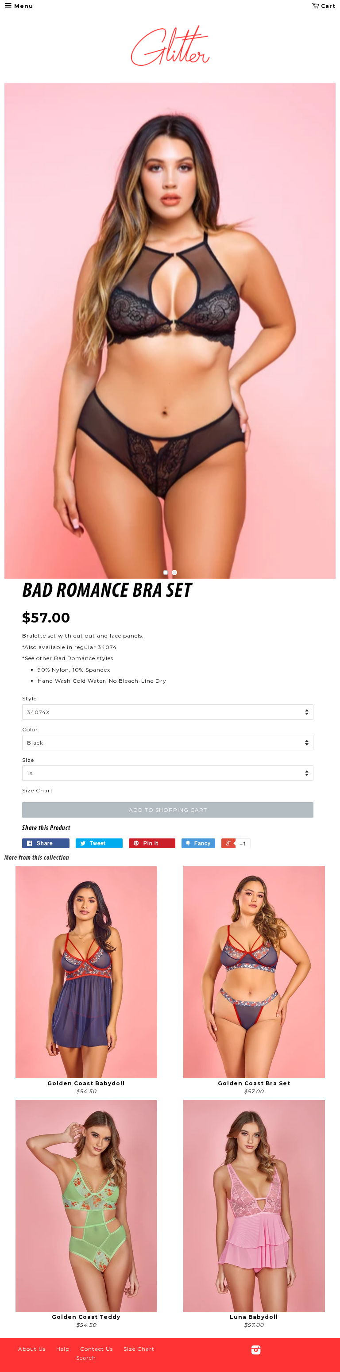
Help (63, 1348)
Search (86, 1357)
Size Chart (37, 790)
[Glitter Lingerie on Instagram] (256, 1352)
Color (30, 729)
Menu (22, 6)
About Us (32, 1348)
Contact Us (96, 1348)
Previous (23, 331)
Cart (327, 6)
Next (317, 331)
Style (29, 698)
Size (28, 760)
